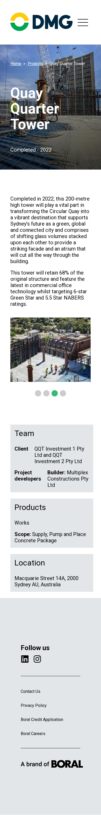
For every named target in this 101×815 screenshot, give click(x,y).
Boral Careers (33, 733)
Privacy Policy (34, 705)
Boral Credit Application (42, 719)
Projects (35, 63)
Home (15, 63)
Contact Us (30, 691)
